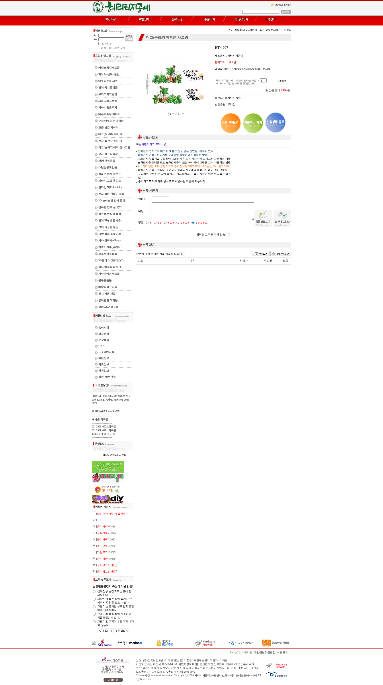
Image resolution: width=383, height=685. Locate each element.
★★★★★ (201, 222)
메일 (147, 675)
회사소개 (234, 652)
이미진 (224, 660)
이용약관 (247, 652)
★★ (159, 222)
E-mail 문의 (112, 411)
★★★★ (185, 222)
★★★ (171, 222)
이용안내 (282, 652)
